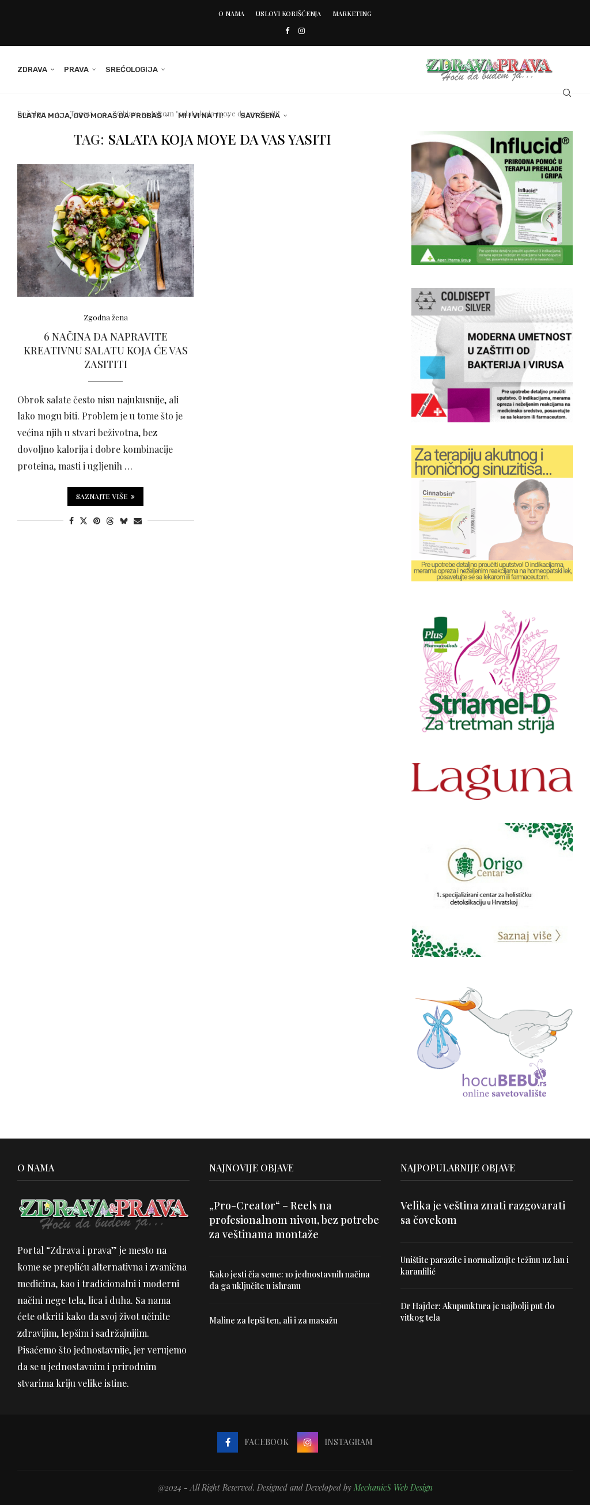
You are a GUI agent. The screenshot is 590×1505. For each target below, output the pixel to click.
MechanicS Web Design (393, 1487)
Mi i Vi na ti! (201, 115)
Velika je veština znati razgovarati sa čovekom (482, 1212)
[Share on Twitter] (84, 520)
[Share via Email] (138, 520)
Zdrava (32, 69)
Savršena (260, 115)
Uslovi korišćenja (288, 13)
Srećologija (131, 69)
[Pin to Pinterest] (96, 520)
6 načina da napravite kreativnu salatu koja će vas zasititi (106, 351)
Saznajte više (102, 496)
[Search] (567, 93)
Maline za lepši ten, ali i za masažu (273, 1320)
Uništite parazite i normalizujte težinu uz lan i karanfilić (484, 1265)
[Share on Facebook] (71, 520)
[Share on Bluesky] (124, 520)
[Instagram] (301, 30)
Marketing (352, 13)
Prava (76, 69)
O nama (231, 13)
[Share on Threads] (110, 520)
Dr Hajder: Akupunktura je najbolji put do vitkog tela (477, 1311)
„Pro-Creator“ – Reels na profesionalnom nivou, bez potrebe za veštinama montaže (294, 1219)
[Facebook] (287, 30)
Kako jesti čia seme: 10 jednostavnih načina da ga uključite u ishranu (289, 1280)
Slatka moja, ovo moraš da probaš (89, 115)
